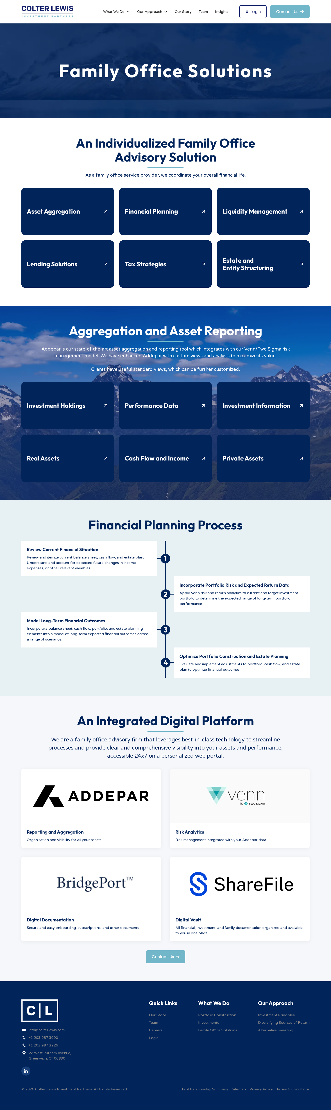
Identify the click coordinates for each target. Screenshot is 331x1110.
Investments (208, 1022)
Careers (156, 1030)
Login (154, 1038)
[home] (47, 12)
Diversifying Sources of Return (284, 1022)
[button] (117, 11)
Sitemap (239, 1089)
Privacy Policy (261, 1089)
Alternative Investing (275, 1030)
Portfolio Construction (217, 1015)
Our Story (183, 11)
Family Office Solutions (217, 1030)
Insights (222, 11)
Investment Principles (276, 1015)
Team (203, 11)
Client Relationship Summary (203, 1089)
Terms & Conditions (293, 1089)
